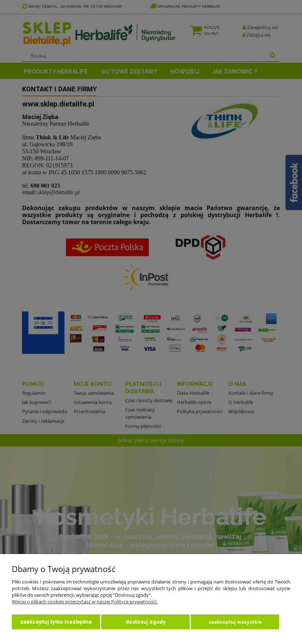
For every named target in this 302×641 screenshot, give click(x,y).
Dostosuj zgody (146, 622)
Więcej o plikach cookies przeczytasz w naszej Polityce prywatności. (85, 601)
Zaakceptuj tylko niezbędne (56, 622)
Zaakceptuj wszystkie (235, 622)
